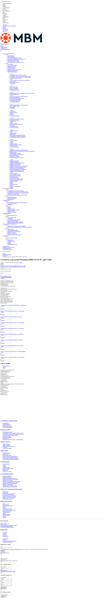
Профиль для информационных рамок (18, 167)
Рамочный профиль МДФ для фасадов (15, 221)
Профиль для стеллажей (15, 165)
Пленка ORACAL (13, 145)
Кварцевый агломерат (14, 120)
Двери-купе (5, 491)
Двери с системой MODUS (15, 99)
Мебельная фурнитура (12, 71)
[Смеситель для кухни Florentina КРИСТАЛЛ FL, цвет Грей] (12, 265)
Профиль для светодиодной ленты (17, 170)
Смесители (12, 125)
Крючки (11, 187)
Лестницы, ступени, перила (15, 78)
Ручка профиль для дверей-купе (9, 493)
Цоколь (11, 185)
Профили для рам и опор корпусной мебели (19, 166)
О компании (5, 536)
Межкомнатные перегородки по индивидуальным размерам (22, 93)
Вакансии (5, 31)
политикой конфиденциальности (16, 549)
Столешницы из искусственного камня (18, 75)
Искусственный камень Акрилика (17, 118)
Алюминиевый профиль (13, 70)
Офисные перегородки (14, 94)
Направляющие (6, 504)
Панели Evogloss (13, 132)
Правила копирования (7, 542)
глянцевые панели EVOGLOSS (14, 219)
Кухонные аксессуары (14, 177)
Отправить (3, 550)
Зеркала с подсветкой (14, 146)
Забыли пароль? (3, 570)
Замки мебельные (6, 512)
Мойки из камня (13, 123)
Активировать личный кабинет (6, 571)
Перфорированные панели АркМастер (18, 137)
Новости (5, 539)
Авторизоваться (3, 587)
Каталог (2, 46)
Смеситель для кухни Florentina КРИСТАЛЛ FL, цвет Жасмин (13, 305)
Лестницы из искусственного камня (10, 435)
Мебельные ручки (13, 176)
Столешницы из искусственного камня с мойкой (18, 195)
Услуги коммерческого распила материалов (19, 105)
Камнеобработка (11, 55)
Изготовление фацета (14, 82)
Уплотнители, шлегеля (14, 156)
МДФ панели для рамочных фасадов (17, 135)
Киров (4, 368)
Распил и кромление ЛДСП (13, 61)
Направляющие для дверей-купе (16, 154)
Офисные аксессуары (7, 511)
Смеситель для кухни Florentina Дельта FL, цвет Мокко (11, 339)
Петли (4, 503)
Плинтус (12, 114)
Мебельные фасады (11, 67)
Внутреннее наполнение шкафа (16, 178)
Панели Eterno (13, 133)
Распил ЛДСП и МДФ (14, 106)
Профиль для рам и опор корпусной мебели (12, 481)
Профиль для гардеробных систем (17, 162)
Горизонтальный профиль (15, 153)
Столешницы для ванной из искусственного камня (20, 77)
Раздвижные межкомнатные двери (17, 98)
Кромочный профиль (14, 161)
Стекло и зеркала (11, 68)
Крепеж (11, 182)
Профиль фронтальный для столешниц (18, 169)
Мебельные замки (13, 181)
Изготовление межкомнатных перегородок (16, 58)
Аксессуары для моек (14, 127)
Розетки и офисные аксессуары (16, 180)
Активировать (3, 588)
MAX (7, 246)
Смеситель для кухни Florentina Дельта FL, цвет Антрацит (12, 357)
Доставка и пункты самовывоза (9, 25)
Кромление (12, 108)
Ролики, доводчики (14, 155)
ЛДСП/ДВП (10, 218)
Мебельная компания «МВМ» (6, 526)
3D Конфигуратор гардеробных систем (16, 62)
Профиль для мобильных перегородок (10, 479)
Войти (14, 571)
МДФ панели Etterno (12, 217)
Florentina (21, 262)
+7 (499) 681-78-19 (10, 247)
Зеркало (11, 142)
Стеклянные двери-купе (15, 100)
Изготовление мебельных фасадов (15, 57)
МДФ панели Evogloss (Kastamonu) (10, 456)
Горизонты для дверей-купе (8, 494)
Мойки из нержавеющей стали (16, 124)
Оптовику (5, 535)
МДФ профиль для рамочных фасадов (18, 136)
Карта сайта (5, 538)
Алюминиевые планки (14, 115)
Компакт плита (13, 121)
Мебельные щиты (13, 112)
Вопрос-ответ (5, 30)
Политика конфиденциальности (9, 540)
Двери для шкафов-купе (15, 97)
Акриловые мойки (14, 126)
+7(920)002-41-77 (3, 48)
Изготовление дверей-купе (13, 60)
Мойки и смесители (12, 66)
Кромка (11, 113)
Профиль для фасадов (14, 160)
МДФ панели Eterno (7, 455)
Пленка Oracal (13, 81)
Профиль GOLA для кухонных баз (17, 171)
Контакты (5, 24)
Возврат (4, 28)
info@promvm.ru (3, 43)
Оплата (4, 26)
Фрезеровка (12, 107)
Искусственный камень (12, 65)
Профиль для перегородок (15, 163)
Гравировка (12, 83)
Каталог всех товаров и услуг (9, 53)
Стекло (11, 141)
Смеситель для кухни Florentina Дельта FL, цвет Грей (11, 316)
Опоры (11, 183)
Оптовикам (5, 29)
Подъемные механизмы (15, 175)
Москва (4, 366)
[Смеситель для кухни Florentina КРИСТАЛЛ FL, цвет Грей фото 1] (12, 266)
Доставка (5, 532)
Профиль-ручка (13, 152)
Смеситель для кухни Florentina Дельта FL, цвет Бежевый (12, 322)
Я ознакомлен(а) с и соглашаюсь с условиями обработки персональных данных (25, 549)
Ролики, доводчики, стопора (8, 497)
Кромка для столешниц (7, 426)
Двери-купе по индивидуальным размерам (18, 96)
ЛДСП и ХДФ (6, 454)
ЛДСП (11, 131)
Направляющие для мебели (15, 174)
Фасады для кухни (14, 86)
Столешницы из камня (12, 237)
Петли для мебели (13, 173)
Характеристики (8, 277)
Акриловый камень (12, 197)
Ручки (4, 506)
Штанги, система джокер (15, 186)
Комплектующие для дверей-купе (14, 69)
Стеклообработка (11, 56)
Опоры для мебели (6, 514)
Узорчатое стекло (13, 143)
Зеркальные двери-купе (15, 101)
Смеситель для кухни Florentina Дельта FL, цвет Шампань (12, 328)
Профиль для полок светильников (17, 168)
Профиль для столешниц (8, 484)
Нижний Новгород (7, 365)
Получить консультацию (5, 49)
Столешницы (10, 64)
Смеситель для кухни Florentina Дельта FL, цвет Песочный (12, 310)
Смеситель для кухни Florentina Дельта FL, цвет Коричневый (12, 351)
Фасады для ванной (14, 88)
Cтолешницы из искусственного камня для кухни (13, 433)
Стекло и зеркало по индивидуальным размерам (20, 80)
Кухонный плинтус (7, 425)
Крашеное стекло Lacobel (8, 468)
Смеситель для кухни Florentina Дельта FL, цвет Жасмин (11, 334)
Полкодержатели (13, 184)
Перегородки (5, 492)
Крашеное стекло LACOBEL (16, 144)
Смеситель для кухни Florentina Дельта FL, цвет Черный (11, 345)
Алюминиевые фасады (14, 90)
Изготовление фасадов (12, 215)
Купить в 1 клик (8, 276)
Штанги (4, 517)
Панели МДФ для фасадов (13, 220)
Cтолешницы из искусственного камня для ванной (13, 434)
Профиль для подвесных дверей (16, 157)
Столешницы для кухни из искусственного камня (20, 76)
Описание (2, 277)
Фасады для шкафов (14, 87)
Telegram (9, 248)
